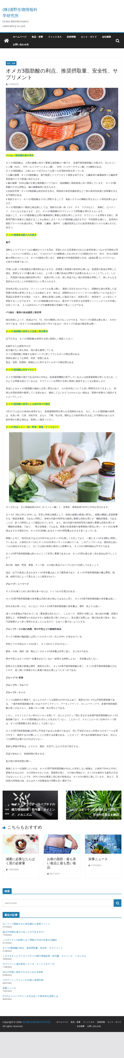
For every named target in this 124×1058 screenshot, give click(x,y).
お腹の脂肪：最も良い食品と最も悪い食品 (61, 863)
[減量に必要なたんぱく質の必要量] (21, 837)
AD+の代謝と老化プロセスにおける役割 (23, 971)
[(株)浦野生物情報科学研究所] (6, 40)
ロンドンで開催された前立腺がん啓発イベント (26, 923)
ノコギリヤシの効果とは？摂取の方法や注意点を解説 (94, 811)
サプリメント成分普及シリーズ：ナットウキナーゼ (29, 963)
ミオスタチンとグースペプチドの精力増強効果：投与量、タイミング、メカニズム (30, 809)
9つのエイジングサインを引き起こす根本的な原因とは (30, 995)
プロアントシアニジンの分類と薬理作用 (23, 979)
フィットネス (55, 36)
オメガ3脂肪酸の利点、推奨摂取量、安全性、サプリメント (33, 947)
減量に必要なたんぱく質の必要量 (20, 861)
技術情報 (71, 36)
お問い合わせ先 (21, 44)
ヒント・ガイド (89, 36)
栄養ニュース (98, 859)
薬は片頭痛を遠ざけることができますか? (23, 931)
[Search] (117, 903)
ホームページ (19, 36)
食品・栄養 (37, 36)
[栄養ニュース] (103, 837)
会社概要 (106, 36)
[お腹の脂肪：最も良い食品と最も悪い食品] (62, 837)
